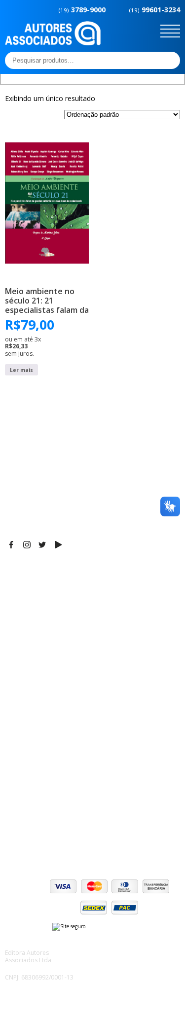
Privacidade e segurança (46, 814)
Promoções (24, 726)
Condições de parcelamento (52, 802)
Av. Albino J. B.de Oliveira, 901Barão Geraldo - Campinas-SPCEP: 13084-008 (66, 593)
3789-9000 (82, 9)
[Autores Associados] (53, 41)
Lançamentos (27, 738)
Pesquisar (169, 60)
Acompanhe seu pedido (44, 839)
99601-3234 (154, 9)
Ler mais (21, 370)
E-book (17, 713)
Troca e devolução (36, 827)
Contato (18, 750)
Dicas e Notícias (32, 701)
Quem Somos (28, 689)
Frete (14, 790)
